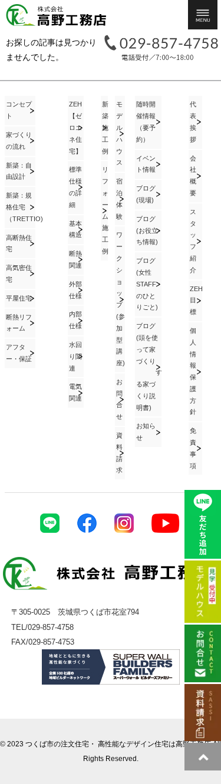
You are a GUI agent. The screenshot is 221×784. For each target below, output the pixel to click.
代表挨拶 (193, 121)
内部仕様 (75, 320)
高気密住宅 (19, 273)
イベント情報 (146, 164)
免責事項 (193, 448)
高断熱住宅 (19, 243)
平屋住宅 (19, 298)
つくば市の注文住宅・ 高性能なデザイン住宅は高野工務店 (118, 744)
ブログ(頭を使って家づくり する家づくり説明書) (148, 366)
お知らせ (146, 431)
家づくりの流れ (19, 140)
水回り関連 (75, 356)
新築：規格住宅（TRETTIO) (21, 207)
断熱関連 (75, 259)
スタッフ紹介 (193, 240)
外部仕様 (75, 290)
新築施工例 (105, 127)
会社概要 (193, 175)
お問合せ (119, 399)
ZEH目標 (196, 300)
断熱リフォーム (19, 322)
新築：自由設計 (19, 171)
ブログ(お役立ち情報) (147, 230)
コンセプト (19, 110)
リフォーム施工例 (105, 210)
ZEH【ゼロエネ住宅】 (75, 127)
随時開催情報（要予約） (146, 121)
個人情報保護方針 (193, 371)
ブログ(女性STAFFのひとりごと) (147, 284)
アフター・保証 (19, 352)
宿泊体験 (119, 198)
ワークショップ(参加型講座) (120, 298)
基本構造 (75, 229)
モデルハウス (119, 133)
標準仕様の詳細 (75, 187)
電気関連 (75, 392)
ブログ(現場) (146, 194)
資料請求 (119, 452)
